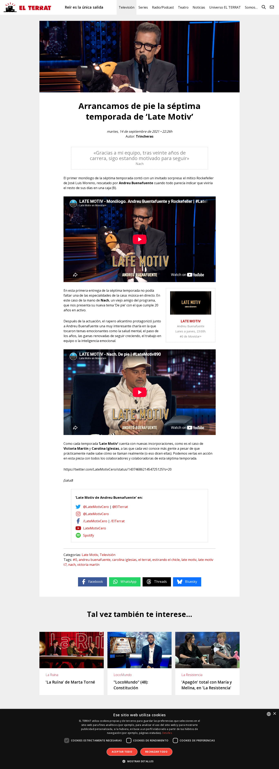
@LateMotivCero (96, 506)
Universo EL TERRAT (225, 7)
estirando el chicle (166, 559)
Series (143, 7)
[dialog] (139, 739)
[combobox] (269, 714)
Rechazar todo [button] (156, 751)
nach (72, 564)
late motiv (188, 559)
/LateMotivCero (95, 521)
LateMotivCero (94, 528)
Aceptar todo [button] (122, 751)
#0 (75, 559)
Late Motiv (90, 555)
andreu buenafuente (94, 559)
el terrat (144, 559)
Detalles (167, 733)
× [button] (274, 713)
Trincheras (144, 136)
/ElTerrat (118, 521)
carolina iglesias (124, 559)
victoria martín (88, 564)
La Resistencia (191, 675)
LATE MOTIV (191, 321)
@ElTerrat (120, 506)
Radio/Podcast (163, 7)
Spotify (88, 535)
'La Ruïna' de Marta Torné (70, 682)
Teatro (183, 7)
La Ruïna (52, 675)
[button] (139, 761)
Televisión (126, 7)
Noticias (199, 7)
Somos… (251, 7)
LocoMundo (123, 675)
